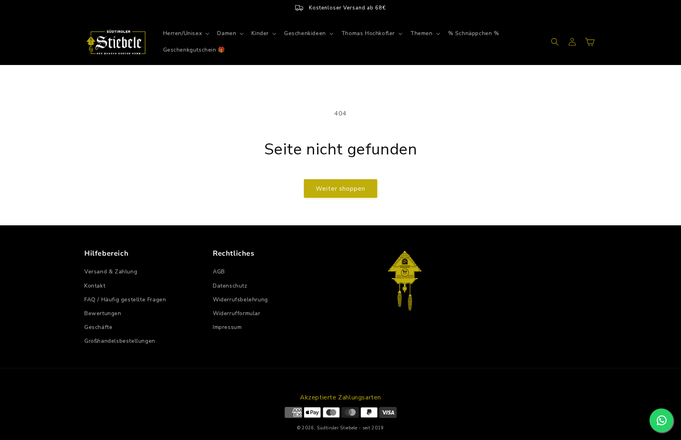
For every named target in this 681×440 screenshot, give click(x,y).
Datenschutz (230, 286)
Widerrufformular (236, 313)
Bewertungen (102, 313)
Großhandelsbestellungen (119, 341)
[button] (185, 33)
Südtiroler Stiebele (337, 428)
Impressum (227, 327)
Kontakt (94, 286)
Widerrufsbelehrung (240, 299)
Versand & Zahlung (110, 271)
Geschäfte (98, 327)
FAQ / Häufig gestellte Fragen (125, 299)
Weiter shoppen (340, 189)
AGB (219, 271)
